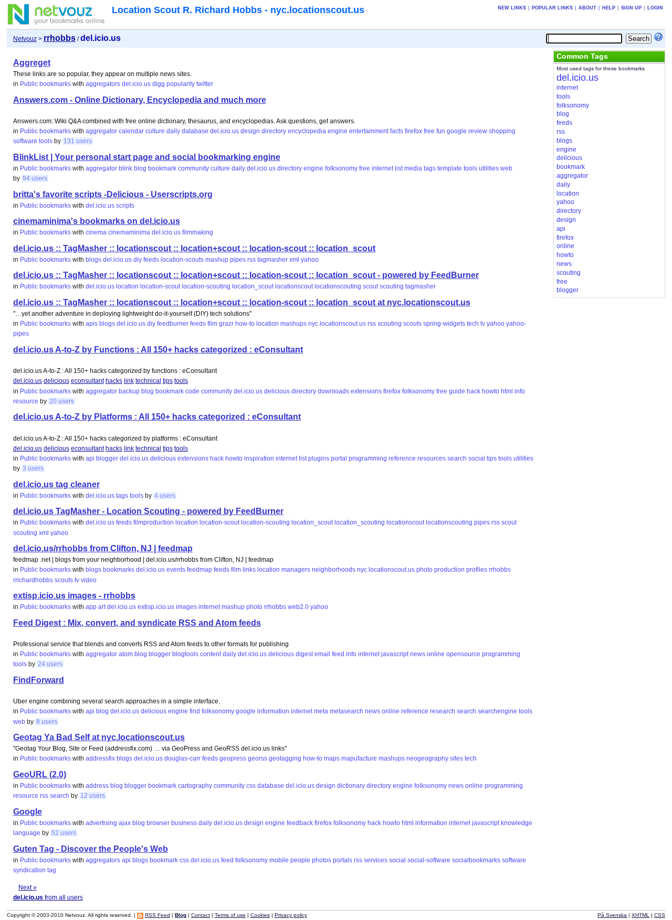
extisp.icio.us (156, 607)
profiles (476, 569)
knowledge (516, 823)
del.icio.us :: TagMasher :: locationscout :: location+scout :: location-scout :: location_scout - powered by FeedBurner (246, 275)
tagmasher (272, 259)
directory (273, 131)
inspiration (259, 458)
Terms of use (230, 915)
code (192, 391)
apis (92, 323)
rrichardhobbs (33, 580)
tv (482, 323)
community (193, 168)
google (457, 131)
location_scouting (359, 522)
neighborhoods (333, 569)
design (250, 131)
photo (424, 569)
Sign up (631, 7)
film (212, 323)
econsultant (87, 380)
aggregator (101, 131)
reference (402, 458)
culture (155, 131)
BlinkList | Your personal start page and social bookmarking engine (146, 157)
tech (473, 323)
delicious (56, 380)
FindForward (38, 680)
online (436, 654)
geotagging (285, 758)
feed (338, 654)
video (89, 580)
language (26, 833)
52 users (63, 833)
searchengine (497, 711)
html (507, 391)
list (399, 168)
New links (512, 7)
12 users (92, 795)
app (91, 607)
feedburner (172, 323)
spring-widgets (444, 323)
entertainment (368, 131)
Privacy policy (291, 915)
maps (332, 758)
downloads (333, 391)
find (195, 711)
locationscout (294, 286)
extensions (366, 391)
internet (382, 168)
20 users (61, 401)
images (186, 607)
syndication (29, 870)
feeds (151, 259)
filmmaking (197, 232)
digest (304, 654)
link (129, 380)
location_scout (253, 286)
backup (129, 391)
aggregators (103, 84)
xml (294, 259)
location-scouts (182, 259)
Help (608, 7)
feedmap (199, 569)
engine (338, 131)
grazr (226, 323)
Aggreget (31, 62)
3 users (33, 468)
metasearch (346, 711)
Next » (27, 887)
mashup (216, 259)
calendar (131, 131)
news (417, 654)
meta (321, 711)
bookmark (162, 168)
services (375, 860)
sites (456, 758)
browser (158, 823)
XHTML (640, 915)
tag (51, 870)
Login (655, 7)
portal (339, 458)
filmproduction (153, 522)
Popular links (552, 7)
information (273, 711)
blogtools (185, 654)
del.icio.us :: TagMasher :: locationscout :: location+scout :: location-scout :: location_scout (194, 248)
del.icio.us (136, 84)
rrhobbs (500, 569)
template (449, 168)
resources (431, 458)
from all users (48, 897)
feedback (300, 823)
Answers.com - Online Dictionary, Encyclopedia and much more (139, 99)
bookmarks (118, 569)
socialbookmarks (476, 860)
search (457, 458)
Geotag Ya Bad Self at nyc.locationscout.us (99, 737)
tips (168, 380)
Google (27, 811)
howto (490, 391)
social (476, 458)
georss (257, 758)
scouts (412, 323)
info (519, 391)
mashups (293, 323)
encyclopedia (307, 131)
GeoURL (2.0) (39, 774)
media (413, 168)
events (175, 569)
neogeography (427, 758)
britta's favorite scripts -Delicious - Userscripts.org (113, 194)
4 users (164, 495)
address (97, 785)
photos (321, 860)
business (184, 823)
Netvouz (25, 38)
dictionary (351, 785)
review (477, 131)
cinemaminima (129, 232)
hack (473, 391)
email (322, 654)
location (127, 286)
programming (368, 458)
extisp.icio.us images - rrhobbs (74, 595)
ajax (125, 823)
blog (140, 168)
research (442, 711)
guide (457, 391)
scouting (392, 286)
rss (251, 259)
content (210, 654)
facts (396, 131)
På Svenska (612, 915)
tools (45, 141)
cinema (96, 232)
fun (440, 131)
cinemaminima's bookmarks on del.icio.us (96, 221)
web (506, 168)
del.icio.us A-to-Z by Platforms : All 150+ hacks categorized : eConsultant (157, 416)
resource (25, 401)
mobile (279, 860)
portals (342, 860)
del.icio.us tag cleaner (56, 484)
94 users (35, 178)
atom (126, 654)
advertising (101, 823)
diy (137, 259)
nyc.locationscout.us (337, 323)
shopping (502, 131)
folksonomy (341, 168)
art (102, 607)
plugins (318, 458)
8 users (46, 721)
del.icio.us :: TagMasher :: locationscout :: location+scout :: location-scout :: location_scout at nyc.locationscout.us (241, 302)
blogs (93, 259)
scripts (125, 205)
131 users (78, 141)
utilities (489, 168)
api (90, 458)
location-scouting (206, 286)
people (300, 860)
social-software (428, 860)
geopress (232, 758)
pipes (238, 259)
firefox (413, 131)
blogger (107, 458)
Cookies (260, 915)
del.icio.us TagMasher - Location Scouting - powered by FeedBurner (148, 511)
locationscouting (337, 286)
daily (173, 131)
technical (148, 380)
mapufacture (359, 758)
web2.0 (298, 607)
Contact (200, 915)
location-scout (160, 286)
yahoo (310, 259)
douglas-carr (182, 758)
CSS (659, 915)
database (195, 131)
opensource (463, 654)
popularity (180, 84)
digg (158, 84)
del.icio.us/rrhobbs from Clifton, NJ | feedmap (103, 548)
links (249, 569)
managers (295, 569)
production (449, 569)
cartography (195, 785)
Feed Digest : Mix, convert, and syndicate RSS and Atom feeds (137, 622)
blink (125, 168)
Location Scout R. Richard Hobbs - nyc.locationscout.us (238, 10)
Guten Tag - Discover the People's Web (90, 848)
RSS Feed (157, 915)
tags (430, 168)
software (25, 141)
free (429, 131)
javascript (394, 654)
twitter (204, 84)
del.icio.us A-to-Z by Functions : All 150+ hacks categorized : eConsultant (158, 349)
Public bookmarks (45, 84)
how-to (245, 323)
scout (370, 286)
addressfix (100, 758)
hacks (114, 380)
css (251, 785)
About (587, 7)
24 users (50, 664)
